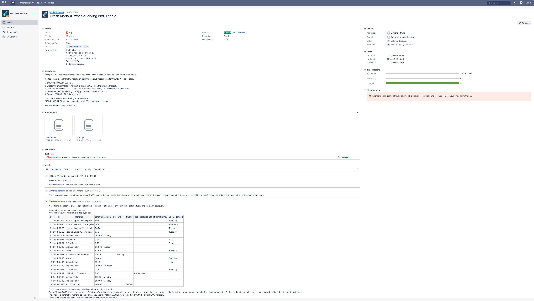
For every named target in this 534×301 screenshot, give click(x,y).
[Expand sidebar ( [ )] (35, 298)
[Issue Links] (43, 150)
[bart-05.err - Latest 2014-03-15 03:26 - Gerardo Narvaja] (58, 125)
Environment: (50, 50)
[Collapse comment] (46, 176)
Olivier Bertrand (58, 191)
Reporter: (371, 37)
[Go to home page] (12, 3)
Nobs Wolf (56, 176)
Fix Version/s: (208, 39)
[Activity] (43, 165)
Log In (528, 3)
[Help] (521, 3)
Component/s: (50, 43)
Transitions (99, 169)
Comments (56, 169)
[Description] (43, 71)
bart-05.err (51, 137)
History (78, 169)
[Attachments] (43, 112)
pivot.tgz (80, 137)
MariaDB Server (18, 13)
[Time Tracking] (365, 70)
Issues (51, 3)
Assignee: (371, 33)
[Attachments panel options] (358, 112)
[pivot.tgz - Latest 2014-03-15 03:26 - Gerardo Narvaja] (88, 125)
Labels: (47, 46)
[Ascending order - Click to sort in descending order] (358, 168)
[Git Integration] (365, 90)
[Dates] (365, 52)
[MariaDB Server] (5, 13)
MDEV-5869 (72, 12)
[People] (365, 29)
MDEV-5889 (54, 157)
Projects (39, 3)
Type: (47, 32)
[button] (3, 3)
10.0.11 (227, 39)
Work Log (68, 169)
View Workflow (239, 32)
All (47, 169)
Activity (87, 169)
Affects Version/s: (52, 39)
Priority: (47, 36)
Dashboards (25, 3)
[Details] (43, 29)
